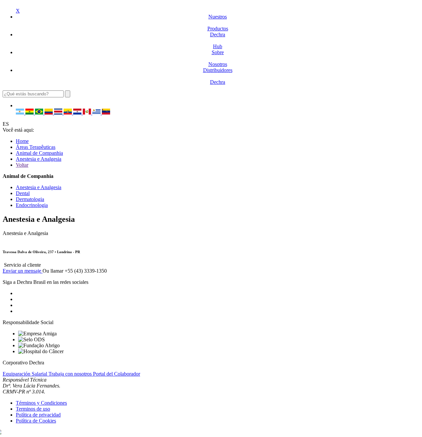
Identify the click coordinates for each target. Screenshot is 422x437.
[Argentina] (20, 113)
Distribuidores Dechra (217, 76)
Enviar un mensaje (23, 271)
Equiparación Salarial (25, 374)
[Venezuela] (106, 113)
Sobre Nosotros (217, 58)
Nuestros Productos (217, 22)
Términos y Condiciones (41, 403)
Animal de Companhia (39, 153)
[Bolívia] (30, 113)
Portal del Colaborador (116, 374)
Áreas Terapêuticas (35, 147)
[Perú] (87, 113)
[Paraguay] (78, 113)
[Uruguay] (97, 113)
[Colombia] (49, 113)
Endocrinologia (32, 205)
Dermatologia (30, 199)
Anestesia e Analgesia (38, 159)
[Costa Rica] (59, 113)
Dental (23, 193)
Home (22, 141)
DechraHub (217, 40)
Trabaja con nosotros (70, 374)
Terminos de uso (33, 409)
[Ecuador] (68, 113)
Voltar (22, 165)
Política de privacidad (38, 415)
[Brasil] (40, 113)
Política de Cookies (36, 420)
